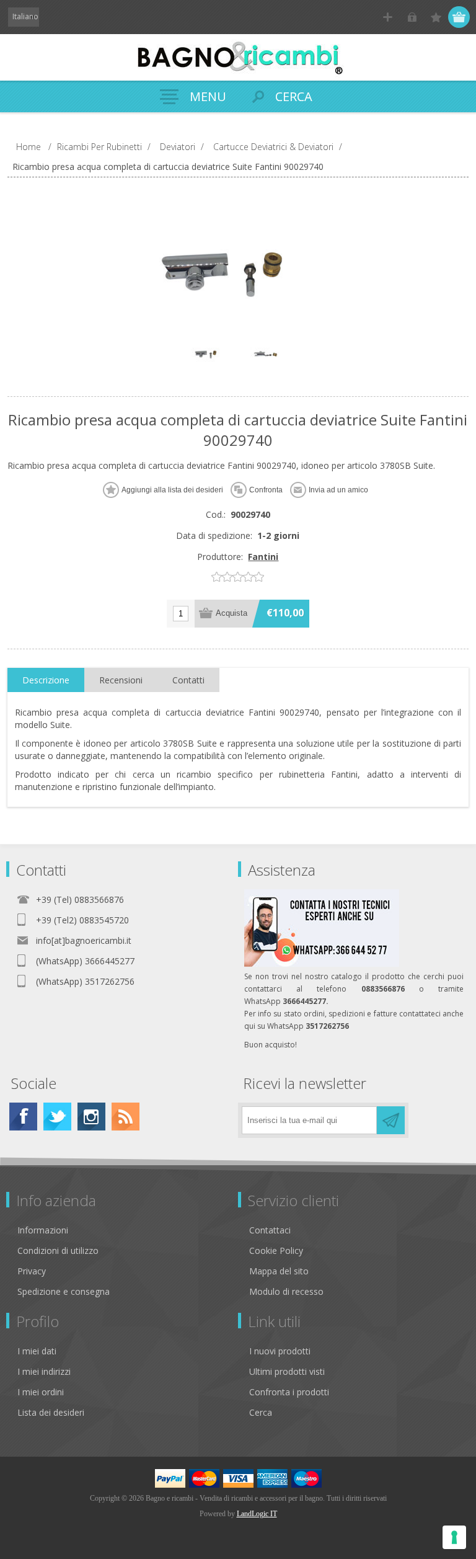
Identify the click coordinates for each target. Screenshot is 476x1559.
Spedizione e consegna (63, 1291)
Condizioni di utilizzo (58, 1250)
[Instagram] (91, 1116)
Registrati (388, 17)
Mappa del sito (279, 1271)
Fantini (263, 556)
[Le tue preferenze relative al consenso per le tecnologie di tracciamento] (454, 1537)
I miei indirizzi (44, 1371)
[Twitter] (57, 1116)
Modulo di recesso (286, 1291)
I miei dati (36, 1351)
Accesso (412, 17)
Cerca (260, 1412)
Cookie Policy (276, 1250)
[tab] (45, 680)
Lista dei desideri (50, 1412)
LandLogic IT (257, 1513)
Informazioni (42, 1230)
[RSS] (125, 1116)
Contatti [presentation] (188, 680)
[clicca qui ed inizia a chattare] (321, 964)
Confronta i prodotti (289, 1392)
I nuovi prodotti (280, 1351)
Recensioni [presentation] (121, 680)
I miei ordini (40, 1392)
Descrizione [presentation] (45, 680)
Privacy (31, 1271)
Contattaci (270, 1230)
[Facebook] (23, 1116)
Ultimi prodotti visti (287, 1371)
